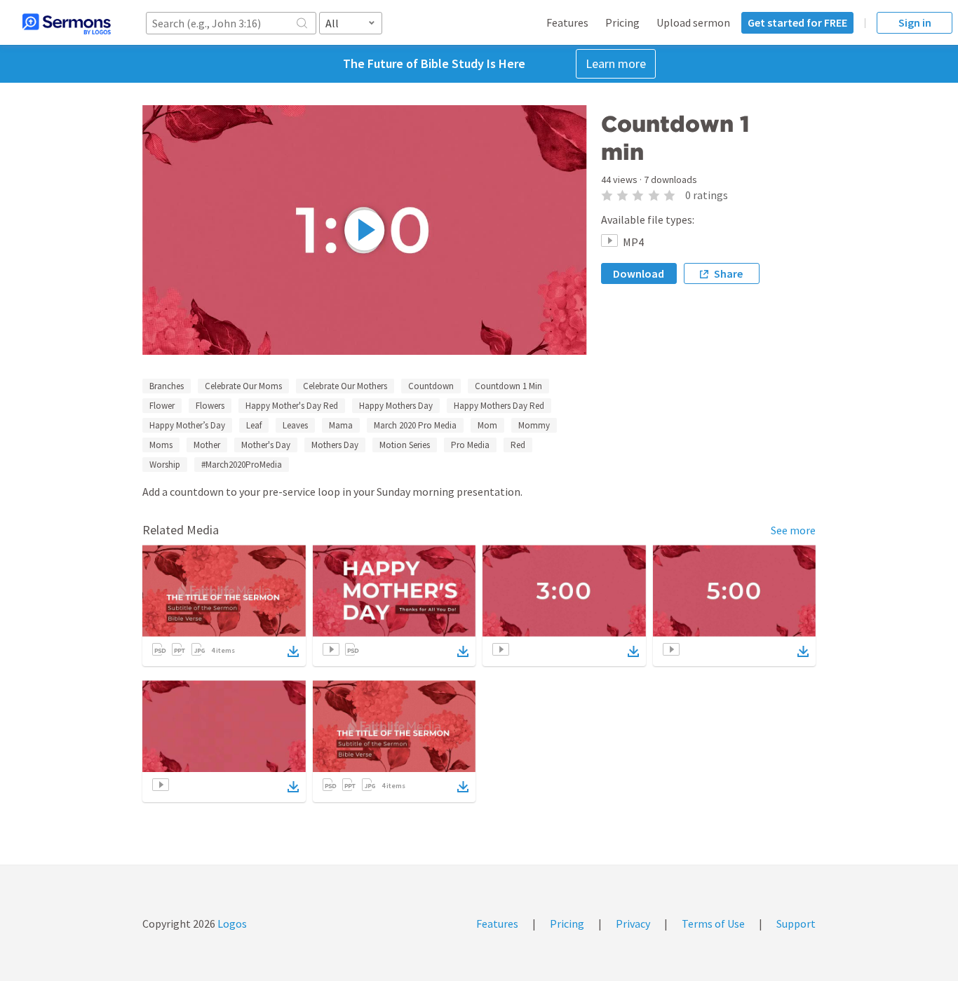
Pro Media (470, 445)
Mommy (534, 425)
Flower (162, 406)
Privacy (633, 923)
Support (796, 923)
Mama (341, 425)
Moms (161, 445)
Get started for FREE (797, 22)
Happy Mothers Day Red (499, 406)
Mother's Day (265, 445)
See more (793, 530)
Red (518, 445)
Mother (207, 445)
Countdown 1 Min (508, 386)
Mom (487, 425)
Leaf (254, 425)
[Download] (293, 651)
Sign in (914, 22)
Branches (166, 386)
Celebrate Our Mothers (345, 386)
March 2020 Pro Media (415, 425)
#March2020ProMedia (241, 465)
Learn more (616, 63)
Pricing (622, 22)
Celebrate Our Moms (243, 386)
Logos (231, 923)
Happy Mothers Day (396, 406)
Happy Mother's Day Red (291, 406)
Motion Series (404, 445)
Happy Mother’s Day (187, 425)
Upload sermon (693, 22)
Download (638, 273)
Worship (164, 465)
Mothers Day (334, 445)
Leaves (295, 425)
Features (567, 22)
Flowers (210, 406)
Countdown (431, 386)
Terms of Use (713, 923)
